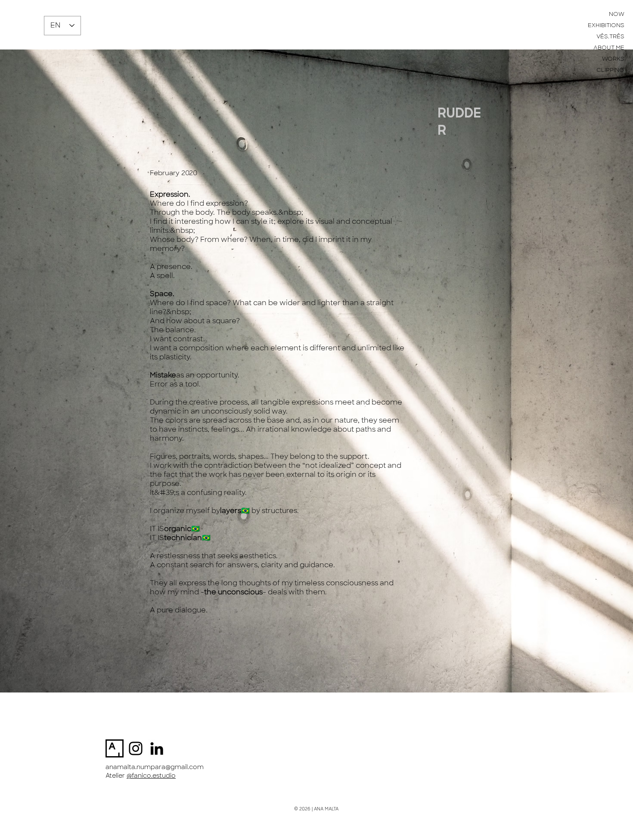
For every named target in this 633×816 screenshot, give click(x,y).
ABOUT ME (608, 47)
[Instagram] (136, 748)
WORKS (613, 58)
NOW (616, 14)
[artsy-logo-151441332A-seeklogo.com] (115, 748)
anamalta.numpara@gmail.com (155, 767)
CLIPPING (610, 70)
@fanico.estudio (151, 775)
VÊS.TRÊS (610, 36)
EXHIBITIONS (606, 25)
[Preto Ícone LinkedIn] (157, 748)
